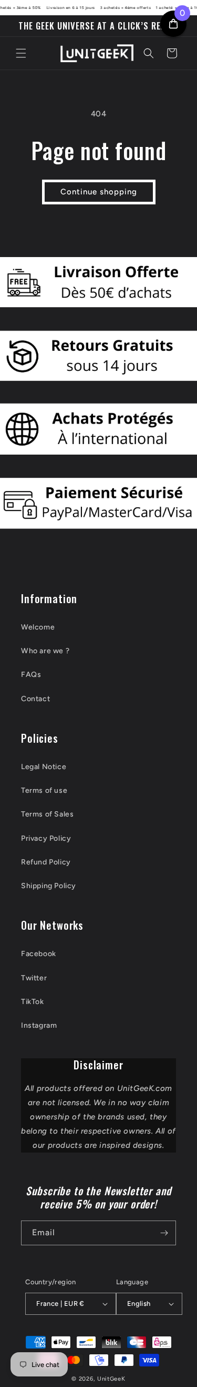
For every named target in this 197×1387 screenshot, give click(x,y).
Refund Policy (46, 862)
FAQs (31, 674)
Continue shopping (98, 191)
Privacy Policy (46, 838)
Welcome (38, 627)
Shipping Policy (48, 885)
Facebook (38, 953)
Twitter (34, 977)
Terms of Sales (47, 814)
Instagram (39, 1025)
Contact (35, 698)
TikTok (32, 1001)
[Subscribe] (163, 1233)
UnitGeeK (111, 1378)
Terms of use (44, 790)
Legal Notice (43, 766)
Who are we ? (45, 650)
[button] (21, 53)
